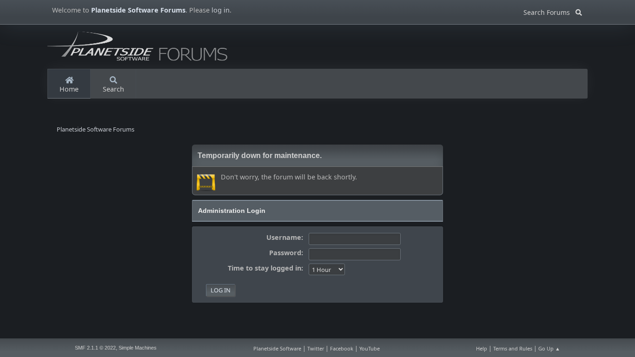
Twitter (315, 348)
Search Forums (549, 11)
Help (481, 348)
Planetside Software (277, 348)
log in (221, 10)
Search (113, 89)
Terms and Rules (512, 348)
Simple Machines (138, 347)
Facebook (341, 348)
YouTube (369, 348)
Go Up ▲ (549, 348)
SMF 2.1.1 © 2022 (95, 347)
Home (69, 89)
